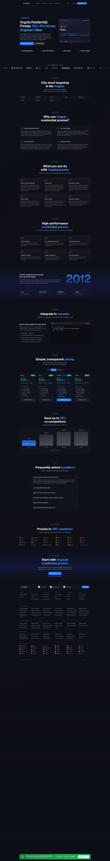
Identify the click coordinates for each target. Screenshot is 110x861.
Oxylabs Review (46, 634)
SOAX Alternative (58, 608)
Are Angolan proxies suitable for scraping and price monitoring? (48, 497)
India (34, 542)
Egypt (22, 537)
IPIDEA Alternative (58, 615)
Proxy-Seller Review (59, 636)
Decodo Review (58, 634)
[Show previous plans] (19, 387)
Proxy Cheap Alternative (72, 612)
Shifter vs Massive (82, 623)
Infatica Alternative (47, 610)
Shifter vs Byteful (46, 627)
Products (38, 3)
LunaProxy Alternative (71, 615)
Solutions (44, 3)
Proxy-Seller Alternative (71, 610)
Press (68, 596)
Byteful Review (70, 638)
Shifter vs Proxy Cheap (36, 627)
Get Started (85, 587)
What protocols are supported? (40, 502)
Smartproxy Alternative (83, 615)
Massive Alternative (23, 610)
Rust (72, 323)
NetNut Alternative (47, 615)
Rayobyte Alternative (59, 610)
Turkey (83, 542)
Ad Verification (46, 596)
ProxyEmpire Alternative (48, 612)
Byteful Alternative (23, 615)
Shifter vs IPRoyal (58, 623)
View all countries (84, 545)
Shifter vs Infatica (22, 625)
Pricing (50, 3)
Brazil (70, 542)
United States (23, 542)
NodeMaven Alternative (83, 610)
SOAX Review (70, 634)
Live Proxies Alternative (36, 615)
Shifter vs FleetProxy (23, 627)
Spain (58, 545)
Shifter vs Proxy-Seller (35, 625)
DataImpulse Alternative (36, 612)
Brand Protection (46, 599)
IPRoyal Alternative (71, 608)
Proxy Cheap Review (59, 638)
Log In (74, 3)
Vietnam (34, 545)
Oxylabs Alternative (35, 608)
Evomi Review (81, 636)
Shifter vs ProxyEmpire (83, 625)
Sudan (70, 540)
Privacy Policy (82, 596)
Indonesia (23, 545)
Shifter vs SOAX (46, 623)
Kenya (22, 540)
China (46, 542)
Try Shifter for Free (54, 573)
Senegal (83, 540)
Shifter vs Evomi (58, 625)
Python (57, 323)
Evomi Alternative (22, 612)
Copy (88, 323)
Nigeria (70, 537)
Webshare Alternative (83, 608)
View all (21, 617)
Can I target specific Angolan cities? (41, 487)
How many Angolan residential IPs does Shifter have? (46, 477)
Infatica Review (46, 636)
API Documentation (35, 599)
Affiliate (68, 599)
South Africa (35, 537)
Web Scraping (46, 594)
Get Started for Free (26, 43)
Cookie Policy (81, 599)
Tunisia (83, 537)
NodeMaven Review (71, 636)
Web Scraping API (34, 594)
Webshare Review (23, 636)
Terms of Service (82, 594)
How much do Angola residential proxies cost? (44, 507)
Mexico (58, 542)
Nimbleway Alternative (35, 610)
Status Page (57, 599)
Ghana (46, 540)
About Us (69, 594)
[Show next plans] (91, 387)
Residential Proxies (23, 594)
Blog (56, 596)
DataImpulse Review (23, 638)
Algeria (58, 537)
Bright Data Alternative (23, 608)
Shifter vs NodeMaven (47, 625)
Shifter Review (22, 634)
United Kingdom (48, 545)
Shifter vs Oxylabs (23, 623)
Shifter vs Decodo (35, 623)
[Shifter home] (26, 3)
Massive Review (34, 636)
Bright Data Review (35, 634)
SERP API (33, 596)
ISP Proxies (21, 596)
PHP (68, 323)
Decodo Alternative (47, 608)
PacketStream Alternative (84, 612)
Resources (57, 3)
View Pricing (40, 43)
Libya (58, 540)
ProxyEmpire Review (35, 638)
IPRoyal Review (82, 634)
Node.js (61, 323)
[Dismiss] (89, 855)
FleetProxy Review (47, 638)
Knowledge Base (58, 594)
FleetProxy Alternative (59, 612)
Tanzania (35, 540)
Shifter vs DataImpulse (71, 625)
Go (65, 323)
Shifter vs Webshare (71, 623)
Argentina (71, 545)
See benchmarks (83, 856)
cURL (53, 323)
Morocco (47, 537)
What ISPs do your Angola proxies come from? (44, 492)
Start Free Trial (81, 3)
